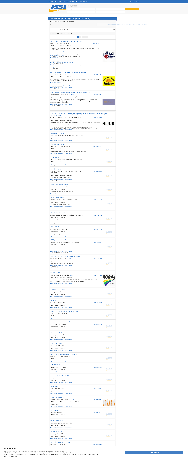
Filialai (72, 93)
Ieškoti (132, 9)
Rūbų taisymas (54, 57)
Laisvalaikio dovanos (74, 106)
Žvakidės (60, 107)
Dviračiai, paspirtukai (55, 63)
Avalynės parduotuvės (56, 55)
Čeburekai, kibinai (55, 84)
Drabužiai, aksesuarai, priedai (56, 58)
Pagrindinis (51, 1)
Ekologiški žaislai (55, 66)
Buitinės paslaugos (54, 56)
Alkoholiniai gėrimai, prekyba (56, 247)
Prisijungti (132, 1)
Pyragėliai (61, 84)
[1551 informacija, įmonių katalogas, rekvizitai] (57, 9)
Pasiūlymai (80, 1)
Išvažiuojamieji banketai (71, 125)
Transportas (64, 1)
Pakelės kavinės (74, 126)
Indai (59, 106)
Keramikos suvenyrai (65, 106)
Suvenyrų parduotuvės (56, 104)
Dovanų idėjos (54, 106)
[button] (51, 457)
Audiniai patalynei (55, 51)
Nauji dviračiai (63, 64)
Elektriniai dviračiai (55, 62)
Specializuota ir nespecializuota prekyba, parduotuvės (61, 85)
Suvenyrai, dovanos (55, 105)
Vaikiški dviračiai (63, 62)
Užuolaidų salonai (61, 52)
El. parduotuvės (70, 1)
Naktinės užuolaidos (96, 51)
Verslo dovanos (55, 107)
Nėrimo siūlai (54, 52)
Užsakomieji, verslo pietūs (91, 126)
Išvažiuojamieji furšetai (81, 125)
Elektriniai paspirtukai (56, 64)
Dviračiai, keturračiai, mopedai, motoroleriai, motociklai (62, 60)
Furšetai (57, 125)
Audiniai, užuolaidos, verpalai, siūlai (58, 50)
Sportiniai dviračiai (70, 64)
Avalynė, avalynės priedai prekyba (57, 53)
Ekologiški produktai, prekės (56, 65)
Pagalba (75, 1)
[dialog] (94, 452)
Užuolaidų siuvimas (77, 52)
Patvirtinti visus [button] (154, 452)
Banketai (53, 125)
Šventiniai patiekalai (82, 126)
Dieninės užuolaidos (81, 51)
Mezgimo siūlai (89, 51)
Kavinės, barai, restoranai (56, 81)
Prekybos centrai (54, 267)
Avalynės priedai (64, 55)
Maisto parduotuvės (55, 87)
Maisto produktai (54, 207)
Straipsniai (85, 1)
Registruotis (137, 1)
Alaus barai (54, 82)
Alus (52, 248)
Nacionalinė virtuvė (66, 126)
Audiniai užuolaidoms (63, 51)
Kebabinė (58, 82)
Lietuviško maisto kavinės (57, 126)
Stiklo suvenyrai (81, 106)
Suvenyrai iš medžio (89, 106)
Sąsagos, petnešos (55, 59)
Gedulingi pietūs (63, 125)
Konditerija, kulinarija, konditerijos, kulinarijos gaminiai (61, 83)
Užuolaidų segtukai (69, 52)
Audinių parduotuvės (73, 51)
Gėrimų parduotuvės (56, 179)
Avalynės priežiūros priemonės (74, 55)
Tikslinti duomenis (57, 1)
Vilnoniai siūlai (85, 52)
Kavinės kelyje (89, 125)
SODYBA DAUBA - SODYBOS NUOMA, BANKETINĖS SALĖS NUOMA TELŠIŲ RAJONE (82, 24)
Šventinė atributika (97, 106)
